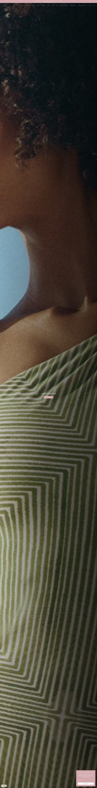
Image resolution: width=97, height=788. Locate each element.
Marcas (33, 5)
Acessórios (43, 5)
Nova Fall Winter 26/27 (25, 5)
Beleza (48, 5)
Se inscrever (85, 783)
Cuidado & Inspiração (64, 5)
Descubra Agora (48, 397)
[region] (48, 395)
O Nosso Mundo (73, 5)
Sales (57, 5)
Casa (53, 5)
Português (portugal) (82, 5)
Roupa (38, 5)
